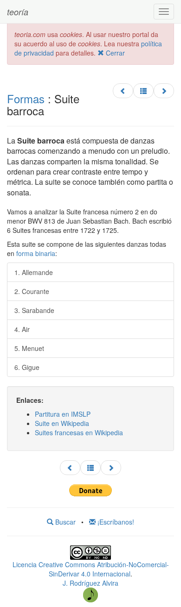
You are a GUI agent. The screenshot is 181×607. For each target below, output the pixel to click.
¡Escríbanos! (115, 521)
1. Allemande (33, 272)
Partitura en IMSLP (62, 414)
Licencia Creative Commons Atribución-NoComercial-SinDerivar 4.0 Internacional (91, 569)
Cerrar (114, 52)
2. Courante (31, 291)
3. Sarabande (34, 310)
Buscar (64, 521)
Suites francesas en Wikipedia (79, 432)
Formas (26, 98)
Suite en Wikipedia (62, 423)
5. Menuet (29, 348)
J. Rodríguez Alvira (90, 583)
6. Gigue (26, 367)
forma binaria (35, 253)
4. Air (22, 329)
